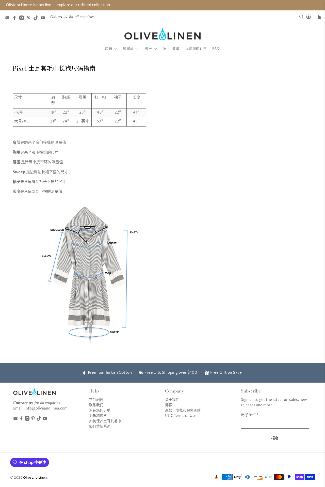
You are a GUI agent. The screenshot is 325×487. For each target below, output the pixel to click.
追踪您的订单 (196, 48)
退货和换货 (98, 415)
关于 (148, 48)
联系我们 (96, 405)
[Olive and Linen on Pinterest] (30, 18)
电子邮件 (249, 415)
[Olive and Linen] (162, 34)
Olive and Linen (35, 478)
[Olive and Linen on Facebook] (15, 18)
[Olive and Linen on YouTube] (44, 18)
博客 (168, 405)
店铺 (108, 48)
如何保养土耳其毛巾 (105, 421)
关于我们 (172, 399)
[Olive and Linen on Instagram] (22, 18)
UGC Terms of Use (180, 415)
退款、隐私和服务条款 (183, 410)
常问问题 (96, 399)
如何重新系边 (99, 426)
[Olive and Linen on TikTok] (37, 18)
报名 (275, 438)
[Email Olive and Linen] (8, 18)
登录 (176, 48)
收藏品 (128, 48)
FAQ (216, 48)
